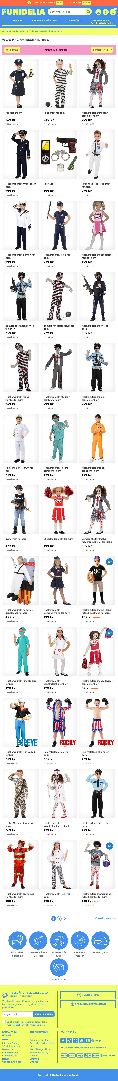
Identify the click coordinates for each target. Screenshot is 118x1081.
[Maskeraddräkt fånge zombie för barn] (21, 367)
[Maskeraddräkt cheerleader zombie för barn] (97, 652)
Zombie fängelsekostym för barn (59, 327)
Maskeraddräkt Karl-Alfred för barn (20, 753)
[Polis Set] (59, 154)
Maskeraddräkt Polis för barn (57, 256)
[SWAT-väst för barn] (21, 510)
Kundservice (90, 994)
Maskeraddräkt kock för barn (57, 895)
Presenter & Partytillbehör (100, 21)
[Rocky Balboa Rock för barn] (59, 723)
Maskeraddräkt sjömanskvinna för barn (57, 611)
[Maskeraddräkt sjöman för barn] (21, 225)
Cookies (34, 1055)
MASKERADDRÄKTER (44, 20)
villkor (27, 1025)
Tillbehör (72, 20)
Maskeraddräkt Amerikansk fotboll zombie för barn (97, 895)
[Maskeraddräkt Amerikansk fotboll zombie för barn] (97, 865)
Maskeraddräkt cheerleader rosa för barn (97, 256)
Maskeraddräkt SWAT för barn (95, 327)
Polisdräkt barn (13, 112)
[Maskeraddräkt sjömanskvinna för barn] (59, 581)
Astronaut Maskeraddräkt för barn (96, 185)
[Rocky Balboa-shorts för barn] (97, 723)
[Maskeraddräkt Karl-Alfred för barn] (21, 723)
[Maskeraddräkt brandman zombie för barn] (21, 865)
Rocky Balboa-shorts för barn (95, 753)
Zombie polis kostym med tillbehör (19, 327)
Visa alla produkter (105, 918)
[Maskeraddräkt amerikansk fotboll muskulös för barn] (97, 581)
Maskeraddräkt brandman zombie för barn (20, 895)
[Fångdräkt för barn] (59, 83)
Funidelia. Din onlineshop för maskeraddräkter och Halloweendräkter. (23, 12)
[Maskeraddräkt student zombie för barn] (97, 83)
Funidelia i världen (40, 1040)
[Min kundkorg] (113, 12)
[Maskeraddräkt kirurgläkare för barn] (21, 652)
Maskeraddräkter (20, 31)
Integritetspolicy (39, 1052)
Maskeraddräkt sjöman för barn (20, 256)
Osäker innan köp (12, 1061)
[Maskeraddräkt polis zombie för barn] (97, 367)
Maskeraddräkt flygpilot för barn (20, 185)
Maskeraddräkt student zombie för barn (95, 114)
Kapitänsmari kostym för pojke (19, 469)
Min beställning (10, 1043)
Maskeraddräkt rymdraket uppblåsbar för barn (19, 611)
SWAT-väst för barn (16, 538)
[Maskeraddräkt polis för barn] (97, 794)
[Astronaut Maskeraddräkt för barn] (97, 154)
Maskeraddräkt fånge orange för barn (94, 469)
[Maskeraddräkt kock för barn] (59, 865)
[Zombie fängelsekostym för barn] (59, 297)
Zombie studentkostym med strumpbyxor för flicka (97, 540)
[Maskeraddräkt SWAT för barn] (97, 297)
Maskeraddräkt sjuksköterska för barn (56, 682)
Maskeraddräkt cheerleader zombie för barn (97, 682)
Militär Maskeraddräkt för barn (19, 824)
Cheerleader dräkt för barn (58, 538)
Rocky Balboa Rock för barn (56, 753)
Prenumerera (44, 1014)
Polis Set (48, 183)
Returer (6, 1058)
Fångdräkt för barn (54, 112)
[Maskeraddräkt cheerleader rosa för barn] (97, 225)
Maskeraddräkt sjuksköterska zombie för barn (57, 825)
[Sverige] (63, 1041)
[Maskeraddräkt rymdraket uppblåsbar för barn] (21, 581)
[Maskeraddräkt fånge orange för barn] (97, 439)
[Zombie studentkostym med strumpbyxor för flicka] (97, 510)
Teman (15, 20)
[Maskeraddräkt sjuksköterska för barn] (59, 652)
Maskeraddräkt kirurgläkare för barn (20, 682)
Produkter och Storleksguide (10, 1054)
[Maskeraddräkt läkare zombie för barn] (59, 439)
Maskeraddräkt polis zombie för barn (93, 398)
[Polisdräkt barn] (21, 83)
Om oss (34, 1061)
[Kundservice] (106, 12)
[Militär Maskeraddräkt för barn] (21, 794)
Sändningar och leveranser (11, 1048)
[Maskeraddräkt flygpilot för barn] (21, 154)
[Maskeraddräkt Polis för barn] (59, 225)
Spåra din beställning (90, 1004)
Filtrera (14, 49)
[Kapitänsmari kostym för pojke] (21, 439)
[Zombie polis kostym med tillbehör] (21, 297)
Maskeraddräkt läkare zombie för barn (56, 469)
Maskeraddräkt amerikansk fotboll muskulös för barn (97, 611)
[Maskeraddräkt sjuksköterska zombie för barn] (59, 794)
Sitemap (34, 1058)
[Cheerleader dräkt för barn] (59, 510)
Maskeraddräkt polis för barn (95, 824)
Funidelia (6, 31)
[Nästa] (65, 918)
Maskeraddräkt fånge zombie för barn (17, 398)
